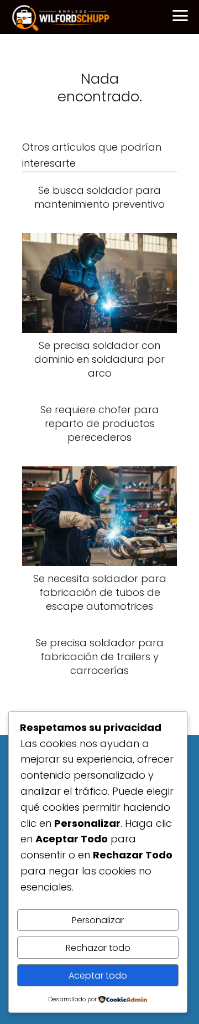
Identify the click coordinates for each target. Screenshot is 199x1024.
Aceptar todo (98, 975)
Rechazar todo (98, 947)
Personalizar (98, 920)
